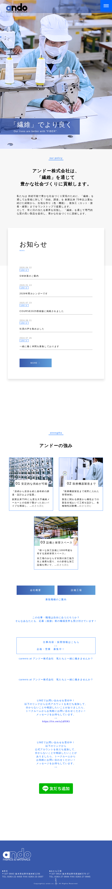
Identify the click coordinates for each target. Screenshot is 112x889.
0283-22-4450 (14, 877)
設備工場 (76, 590)
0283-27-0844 (62, 877)
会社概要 (35, 590)
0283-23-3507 (36, 877)
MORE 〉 (35, 363)
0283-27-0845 (83, 877)
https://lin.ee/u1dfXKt (56, 721)
